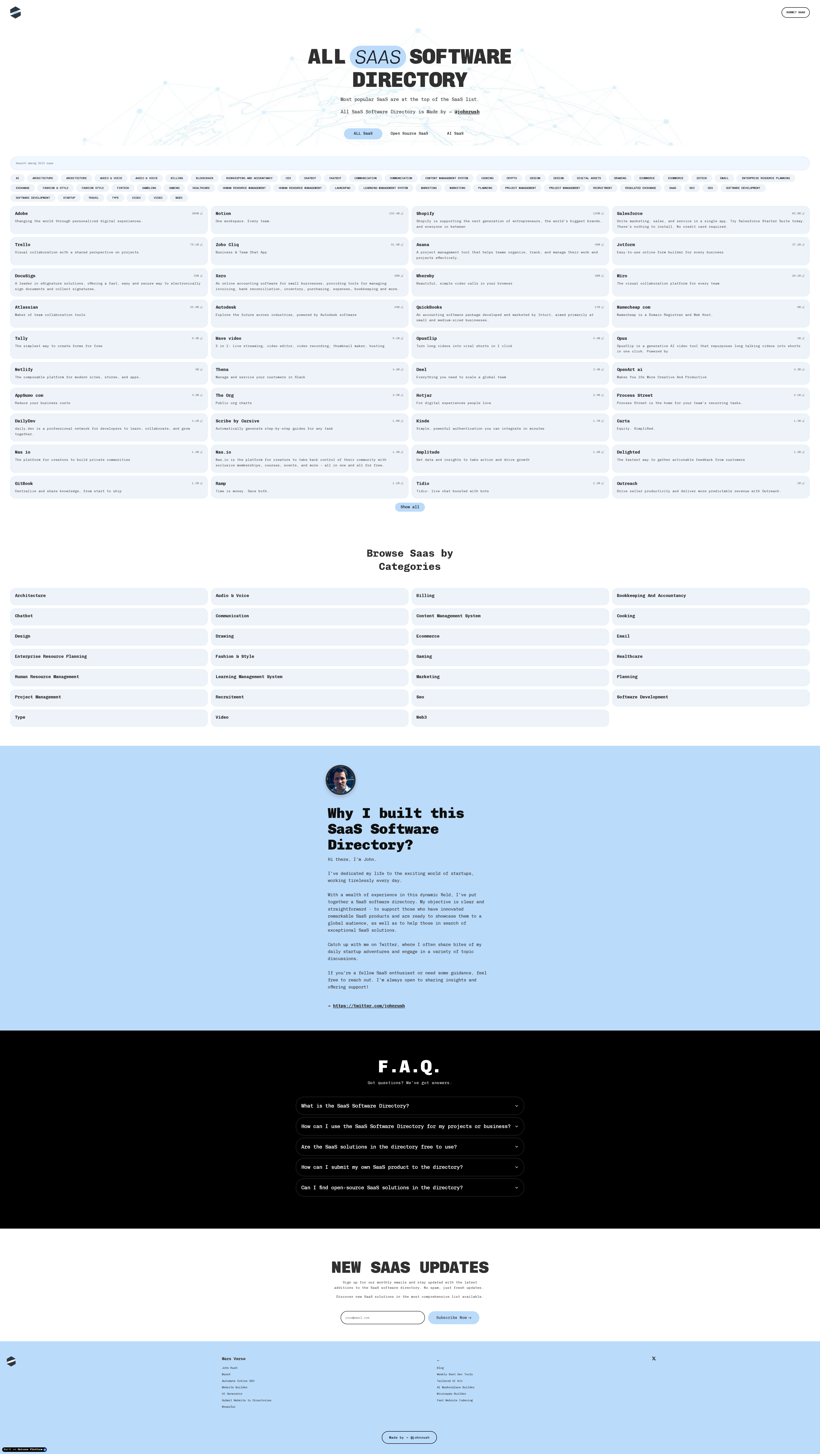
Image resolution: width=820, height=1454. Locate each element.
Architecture (76, 178)
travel (93, 198)
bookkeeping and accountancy (249, 178)
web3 (179, 198)
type (115, 198)
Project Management (564, 188)
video (136, 198)
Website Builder (234, 1387)
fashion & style (55, 188)
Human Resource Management (300, 188)
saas (672, 188)
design (535, 178)
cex (288, 178)
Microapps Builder (451, 1394)
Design (559, 178)
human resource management (244, 188)
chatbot (310, 178)
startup (69, 198)
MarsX (226, 1374)
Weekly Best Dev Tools (455, 1374)
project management (520, 188)
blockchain (204, 178)
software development (743, 188)
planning (485, 188)
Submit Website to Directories (246, 1400)
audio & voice (111, 178)
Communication (401, 178)
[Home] (16, 12)
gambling (149, 188)
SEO (710, 188)
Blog (440, 1368)
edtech (702, 178)
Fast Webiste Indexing (455, 1400)
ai (17, 178)
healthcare (201, 188)
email (724, 178)
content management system (446, 178)
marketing (428, 188)
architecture (42, 178)
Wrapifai (229, 1407)
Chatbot (335, 178)
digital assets (589, 178)
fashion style (93, 188)
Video (158, 198)
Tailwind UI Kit (450, 1381)
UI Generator (232, 1394)
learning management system (385, 188)
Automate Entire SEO (238, 1381)
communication (365, 178)
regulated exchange (640, 188)
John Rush (229, 1368)
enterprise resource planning (766, 178)
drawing (620, 178)
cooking (487, 178)
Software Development (33, 198)
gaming (174, 188)
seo (691, 188)
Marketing (457, 188)
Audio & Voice (146, 178)
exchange (22, 188)
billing (177, 178)
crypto (512, 178)
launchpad (342, 188)
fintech (123, 188)
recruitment (602, 188)
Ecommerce (675, 178)
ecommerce (647, 178)
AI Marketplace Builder (455, 1387)
